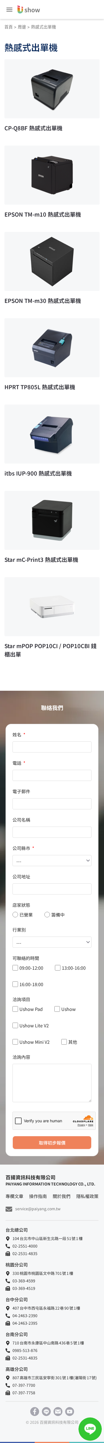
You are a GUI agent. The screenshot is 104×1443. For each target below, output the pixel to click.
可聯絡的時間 (25, 958)
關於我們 (61, 1196)
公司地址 (21, 876)
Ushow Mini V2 (34, 1041)
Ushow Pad (31, 1009)
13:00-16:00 (74, 967)
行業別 (19, 929)
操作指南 (38, 1196)
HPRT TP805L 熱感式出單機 (39, 387)
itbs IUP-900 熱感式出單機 (38, 473)
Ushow (68, 1009)
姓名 (17, 734)
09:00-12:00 (31, 967)
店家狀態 (21, 904)
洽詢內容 (21, 1057)
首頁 (8, 27)
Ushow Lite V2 (34, 1025)
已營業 (26, 914)
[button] (9, 9)
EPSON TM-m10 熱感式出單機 (42, 214)
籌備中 (58, 914)
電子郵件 (21, 791)
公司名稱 (21, 819)
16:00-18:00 (31, 984)
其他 (72, 1041)
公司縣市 (21, 848)
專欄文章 (14, 1196)
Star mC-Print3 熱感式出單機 (41, 559)
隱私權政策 (87, 1196)
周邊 (22, 27)
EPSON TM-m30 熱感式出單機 (42, 301)
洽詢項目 (21, 999)
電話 (17, 763)
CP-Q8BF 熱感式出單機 (33, 128)
